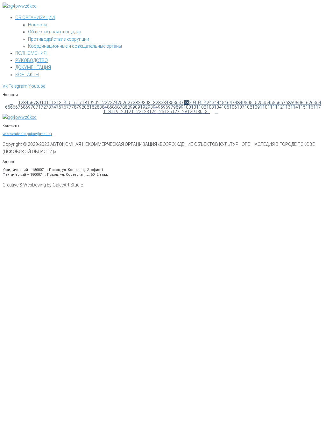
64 (318, 102)
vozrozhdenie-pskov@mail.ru (27, 134)
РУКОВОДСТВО (31, 60)
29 (140, 102)
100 (187, 107)
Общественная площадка (54, 31)
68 (22, 107)
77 (68, 107)
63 (313, 102)
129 (191, 111)
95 (160, 107)
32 (155, 102)
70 (33, 107)
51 (252, 102)
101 (195, 107)
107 (240, 107)
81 (89, 107)
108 (248, 107)
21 (99, 102)
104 (218, 107)
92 (145, 107)
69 (28, 107)
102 (202, 107)
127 (176, 111)
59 (293, 102)
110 (263, 107)
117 (317, 107)
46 (227, 102)
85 (109, 107)
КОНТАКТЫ (27, 74)
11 (48, 102)
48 (237, 102)
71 (38, 107)
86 (114, 107)
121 (130, 111)
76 (63, 107)
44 (216, 102)
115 (302, 107)
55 (272, 102)
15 (69, 102)
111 (271, 107)
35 (171, 102)
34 (165, 102)
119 (114, 111)
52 (257, 102)
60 (298, 102)
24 (114, 102)
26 (125, 102)
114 (294, 107)
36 (176, 102)
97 (170, 107)
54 (267, 102)
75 (58, 107)
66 (12, 107)
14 (64, 102)
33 (160, 102)
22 (104, 102)
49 (242, 102)
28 (135, 102)
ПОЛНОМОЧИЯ (30, 53)
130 (198, 111)
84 (104, 107)
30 (145, 102)
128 (183, 111)
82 (94, 107)
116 (309, 107)
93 (150, 107)
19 (89, 102)
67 (17, 107)
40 (196, 102)
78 (73, 107)
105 (225, 107)
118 (107, 111)
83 (99, 107)
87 (119, 107)
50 (247, 102)
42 (206, 102)
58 (288, 102)
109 (256, 107)
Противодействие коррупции (58, 39)
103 (210, 107)
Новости (37, 24)
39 (191, 102)
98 (175, 107)
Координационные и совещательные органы (75, 46)
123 (145, 111)
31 (150, 102)
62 (308, 102)
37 (181, 102)
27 (130, 102)
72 (43, 107)
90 (135, 107)
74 (53, 107)
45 (221, 102)
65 (7, 107)
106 (233, 107)
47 (232, 102)
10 (43, 102)
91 (140, 107)
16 (74, 102)
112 (279, 107)
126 (168, 111)
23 (109, 102)
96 (165, 107)
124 (153, 111)
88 (124, 107)
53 (262, 102)
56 (277, 102)
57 (283, 102)
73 (48, 107)
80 (84, 107)
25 (120, 102)
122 (137, 111)
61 (303, 102)
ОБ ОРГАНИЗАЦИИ (35, 17)
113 (286, 107)
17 (79, 102)
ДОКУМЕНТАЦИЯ (33, 67)
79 (79, 107)
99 (180, 107)
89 (129, 107)
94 (155, 107)
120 (122, 111)
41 (201, 102)
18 (84, 102)
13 (58, 102)
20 (94, 102)
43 (211, 102)
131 (206, 111)
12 (53, 102)
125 (160, 111)
